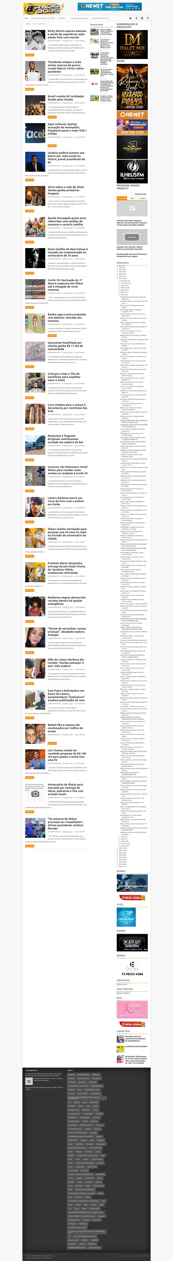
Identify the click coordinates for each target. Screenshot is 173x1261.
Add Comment (80, 41)
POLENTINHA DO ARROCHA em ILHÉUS (82, 1193)
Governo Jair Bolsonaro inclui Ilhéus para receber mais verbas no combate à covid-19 (68, 470)
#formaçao (82, 1082)
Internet (85, 1159)
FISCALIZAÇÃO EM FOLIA (77, 1148)
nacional (98, 1182)
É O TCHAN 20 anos (75, 1129)
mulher (71, 1178)
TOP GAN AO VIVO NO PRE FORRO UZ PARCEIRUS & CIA (86, 1232)
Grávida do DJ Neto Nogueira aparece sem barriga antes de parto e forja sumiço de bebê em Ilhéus (43, 1075)
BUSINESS (85, 1110)
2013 (121, 864)
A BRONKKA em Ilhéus (92, 1090)
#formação (92, 1082)
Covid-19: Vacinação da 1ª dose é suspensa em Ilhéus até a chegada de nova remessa (65, 285)
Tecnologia (72, 1224)
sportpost (86, 1220)
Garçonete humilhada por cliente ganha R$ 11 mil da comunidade (65, 346)
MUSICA (71, 1182)
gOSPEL (71, 1155)
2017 (121, 855)
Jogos (70, 1163)
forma (70, 1151)
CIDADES (99, 1114)
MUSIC (99, 1178)
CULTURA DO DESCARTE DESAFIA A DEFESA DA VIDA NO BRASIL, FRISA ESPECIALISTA (106, 43)
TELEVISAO (83, 1224)
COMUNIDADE (84, 1117)
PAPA (70, 1189)
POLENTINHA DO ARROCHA (85, 1189)
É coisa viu (99, 1125)
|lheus (79, 1090)
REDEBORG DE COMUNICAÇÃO (42, 1258)
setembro (124, 287)
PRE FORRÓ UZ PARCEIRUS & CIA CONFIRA (83, 1201)
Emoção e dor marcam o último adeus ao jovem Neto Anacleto (48, 1079)
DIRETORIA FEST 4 (86, 1125)
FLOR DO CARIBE (95, 1148)
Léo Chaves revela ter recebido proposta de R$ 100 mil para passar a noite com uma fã (67, 755)
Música (80, 1182)
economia (97, 1129)
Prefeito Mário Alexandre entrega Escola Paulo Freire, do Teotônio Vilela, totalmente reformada (67, 568)
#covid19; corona (83, 1078)
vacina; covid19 (73, 1240)
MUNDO (79, 1178)
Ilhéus (78, 1159)
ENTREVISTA (73, 1140)
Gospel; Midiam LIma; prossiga (87, 1155)
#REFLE (71, 1090)
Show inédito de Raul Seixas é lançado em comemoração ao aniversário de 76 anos (68, 252)
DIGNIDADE (72, 1125)
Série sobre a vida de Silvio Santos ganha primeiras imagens (66, 190)
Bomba (80, 1106)
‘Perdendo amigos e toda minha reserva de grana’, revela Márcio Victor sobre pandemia (66, 66)
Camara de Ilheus (74, 1114)
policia (100, 1193)
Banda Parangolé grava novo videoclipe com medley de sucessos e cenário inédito (67, 221)
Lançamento (80, 1167)
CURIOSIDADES (74, 1121)
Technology (96, 1220)
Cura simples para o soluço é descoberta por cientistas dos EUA (67, 408)
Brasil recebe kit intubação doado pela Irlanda (66, 98)
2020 (121, 848)
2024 (121, 271)
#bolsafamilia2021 (83, 1074)
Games (98, 1151)
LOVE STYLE (92, 1167)
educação (93, 1133)
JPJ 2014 (100, 1163)
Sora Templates (36, 1256)
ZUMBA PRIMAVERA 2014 (77, 1248)
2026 (121, 267)
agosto (123, 290)
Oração (87, 1186)
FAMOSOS (79, 1144)
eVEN (92, 1140)
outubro (123, 285)
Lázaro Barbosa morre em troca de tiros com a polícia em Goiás (66, 501)
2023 (121, 274)
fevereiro (124, 843)
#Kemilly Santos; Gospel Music (78, 1086)
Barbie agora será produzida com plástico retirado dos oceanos (67, 317)
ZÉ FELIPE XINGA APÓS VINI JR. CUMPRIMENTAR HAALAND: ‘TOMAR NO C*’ (107, 73)
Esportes (83, 1140)
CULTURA (96, 1117)
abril (122, 839)
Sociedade (101, 1216)
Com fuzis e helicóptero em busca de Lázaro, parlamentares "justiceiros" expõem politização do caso (66, 695)
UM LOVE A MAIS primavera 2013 (85, 1236)
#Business (96, 1074)
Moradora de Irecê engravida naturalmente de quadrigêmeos (135, 1038)
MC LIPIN (85, 1170)
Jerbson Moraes (97, 1159)
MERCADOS (100, 1174)
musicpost (89, 1182)
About (127, 1256)
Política (87, 1197)
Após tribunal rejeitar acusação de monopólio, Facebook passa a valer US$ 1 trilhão (67, 129)
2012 (121, 866)
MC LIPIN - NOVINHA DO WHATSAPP (81, 1174)
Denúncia (94, 1121)
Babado (76, 1102)
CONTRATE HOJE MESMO (136, 1046)
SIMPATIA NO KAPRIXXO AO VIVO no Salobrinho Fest (86, 1212)
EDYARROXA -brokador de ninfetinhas (81, 1136)
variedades (72, 1244)
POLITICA (78, 1197)
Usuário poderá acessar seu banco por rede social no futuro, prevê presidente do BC (66, 157)
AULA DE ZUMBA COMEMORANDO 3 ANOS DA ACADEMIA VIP (84, 1098)
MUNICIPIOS (89, 1178)
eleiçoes (99, 1136)
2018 (121, 853)
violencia (82, 1244)
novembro (124, 283)
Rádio (70, 1205)
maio (122, 836)
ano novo (71, 1093)
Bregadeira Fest (74, 1110)
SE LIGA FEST (94, 1208)
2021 (121, 278)
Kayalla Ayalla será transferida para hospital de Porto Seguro (44, 1088)
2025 (121, 269)
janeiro (123, 846)
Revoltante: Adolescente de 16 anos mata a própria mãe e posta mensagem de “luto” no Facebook (136, 1059)
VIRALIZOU (92, 1244)
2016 (121, 857)
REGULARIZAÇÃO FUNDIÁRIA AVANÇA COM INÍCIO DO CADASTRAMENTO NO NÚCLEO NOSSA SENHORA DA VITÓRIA (107, 86)
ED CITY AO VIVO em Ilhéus (78, 1133)
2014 (121, 862)
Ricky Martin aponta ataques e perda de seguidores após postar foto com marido (67, 34)
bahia (84, 1102)
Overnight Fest (98, 1186)
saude (76, 1208)
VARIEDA (94, 1240)
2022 (121, 276)
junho (123, 294)
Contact (134, 1256)
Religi (86, 1205)
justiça (71, 1167)
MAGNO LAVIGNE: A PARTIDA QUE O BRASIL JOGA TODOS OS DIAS (106, 98)
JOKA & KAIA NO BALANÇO (85, 1163)
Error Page (143, 1256)
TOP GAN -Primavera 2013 (77, 1227)
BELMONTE (94, 1102)
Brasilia (96, 1106)
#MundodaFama (97, 1086)
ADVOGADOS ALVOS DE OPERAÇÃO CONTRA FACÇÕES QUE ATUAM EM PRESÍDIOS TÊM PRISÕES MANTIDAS (106, 58)
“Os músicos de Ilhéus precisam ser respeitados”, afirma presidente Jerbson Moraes (65, 823)
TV (69, 1236)
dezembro (124, 281)
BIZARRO (72, 1106)
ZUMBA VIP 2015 (94, 1248)
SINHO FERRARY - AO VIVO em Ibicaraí (81, 1216)
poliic (70, 1197)
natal (70, 1186)
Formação (88, 1151)
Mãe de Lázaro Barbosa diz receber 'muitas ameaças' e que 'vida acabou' (66, 662)
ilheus (70, 1159)
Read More (29, 55)
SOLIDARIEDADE (74, 1220)
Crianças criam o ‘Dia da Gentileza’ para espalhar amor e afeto (64, 377)
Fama (70, 1144)
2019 (121, 850)
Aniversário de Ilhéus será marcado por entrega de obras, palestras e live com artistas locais (65, 789)
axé (70, 1102)
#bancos (71, 1074)
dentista (85, 1121)
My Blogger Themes (48, 1256)
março (123, 841)
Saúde (84, 1208)
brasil (88, 1106)
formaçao (79, 1151)
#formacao (72, 1082)
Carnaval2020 (87, 1114)
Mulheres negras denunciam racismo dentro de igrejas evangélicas (67, 600)
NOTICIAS (78, 1186)
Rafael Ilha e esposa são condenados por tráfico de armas (65, 728)
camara (95, 1110)
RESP (101, 1205)
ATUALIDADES (95, 1093)
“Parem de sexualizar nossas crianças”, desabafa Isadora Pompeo (67, 631)
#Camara (71, 1078)
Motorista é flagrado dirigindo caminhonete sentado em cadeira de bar (65, 439)
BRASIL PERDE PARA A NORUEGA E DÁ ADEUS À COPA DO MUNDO (106, 32)
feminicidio (89, 1144)
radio (103, 1201)
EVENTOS (100, 1140)
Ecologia (88, 1129)
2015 (121, 859)
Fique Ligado (101, 1144)
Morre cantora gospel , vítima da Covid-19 (133, 604)
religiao (93, 1205)
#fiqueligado (96, 1078)
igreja (102, 1155)
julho (122, 292)
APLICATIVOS (82, 1093)
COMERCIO (72, 1117)
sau (70, 1208)
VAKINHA (85, 1240)
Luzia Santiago (73, 1170)
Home (28, 24)
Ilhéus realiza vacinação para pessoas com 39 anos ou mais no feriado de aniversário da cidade (67, 533)
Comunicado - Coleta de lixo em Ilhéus (132, 706)
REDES (78, 1205)
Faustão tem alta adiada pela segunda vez (133, 640)
